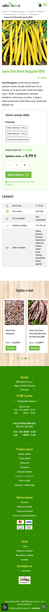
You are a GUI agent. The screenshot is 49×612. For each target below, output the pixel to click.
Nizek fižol (34, 14)
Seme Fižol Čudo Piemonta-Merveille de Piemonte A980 (36, 333)
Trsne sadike (24, 458)
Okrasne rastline (24, 472)
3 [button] (26, 358)
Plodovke (24, 467)
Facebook (26, 571)
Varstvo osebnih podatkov (24, 515)
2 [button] (22, 358)
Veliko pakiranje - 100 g (16, 134)
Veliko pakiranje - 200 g (16, 128)
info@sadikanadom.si (27, 401)
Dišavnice (24, 463)
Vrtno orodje (24, 480)
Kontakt (24, 559)
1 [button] (18, 358)
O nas (24, 546)
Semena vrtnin (10, 14)
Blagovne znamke (24, 551)
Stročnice (23, 14)
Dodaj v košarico (16, 175)
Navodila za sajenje (24, 555)
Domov (5, 11)
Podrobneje (9, 348)
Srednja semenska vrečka (17, 139)
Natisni (44, 77)
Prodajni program (18, 11)
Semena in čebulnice (36, 11)
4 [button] (29, 358)
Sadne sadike (24, 454)
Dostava (24, 502)
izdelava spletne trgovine (19, 608)
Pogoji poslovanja (24, 511)
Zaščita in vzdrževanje (24, 485)
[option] (13, 326)
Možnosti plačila (24, 506)
